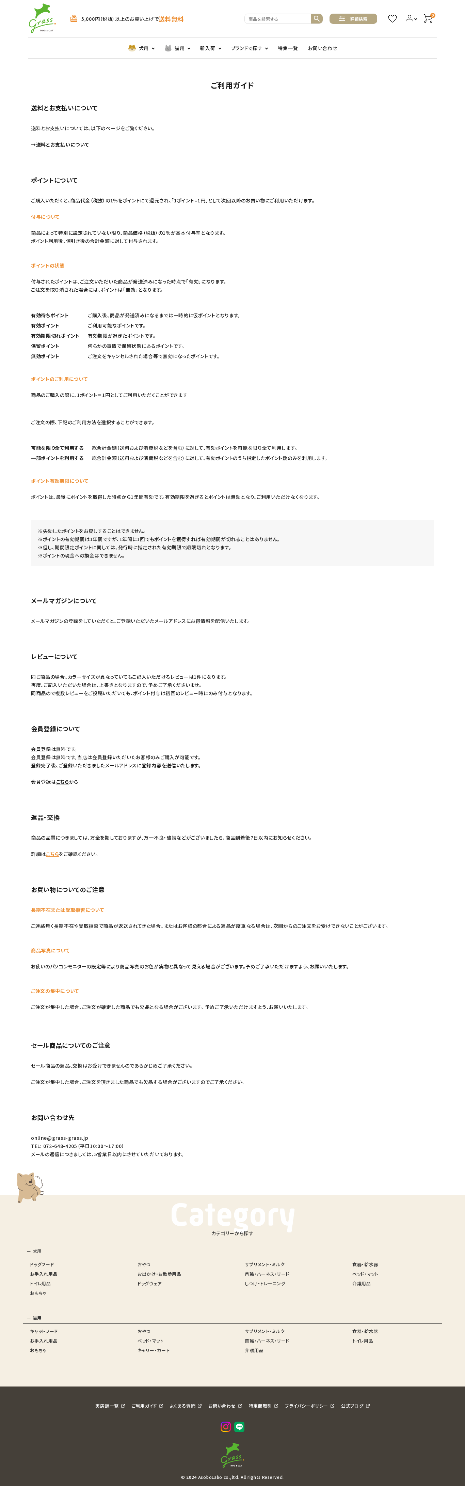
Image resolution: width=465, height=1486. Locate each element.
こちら (62, 781)
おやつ (144, 1264)
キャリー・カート (154, 1350)
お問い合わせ (322, 48)
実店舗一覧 (107, 1406)
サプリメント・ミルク (265, 1264)
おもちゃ (38, 1293)
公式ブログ (352, 1406)
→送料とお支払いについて (60, 144)
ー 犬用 (34, 1251)
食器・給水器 (365, 1264)
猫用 (180, 48)
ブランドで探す (246, 48)
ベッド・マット (365, 1274)
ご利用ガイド (144, 1406)
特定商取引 (260, 1406)
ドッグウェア (150, 1283)
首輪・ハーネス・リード (267, 1274)
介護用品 (361, 1283)
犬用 (144, 48)
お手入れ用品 (44, 1274)
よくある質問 (182, 1406)
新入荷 (207, 48)
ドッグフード (42, 1264)
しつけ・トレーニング (265, 1283)
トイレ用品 (40, 1283)
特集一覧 (288, 48)
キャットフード (44, 1331)
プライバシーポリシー (306, 1406)
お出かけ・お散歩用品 (159, 1274)
